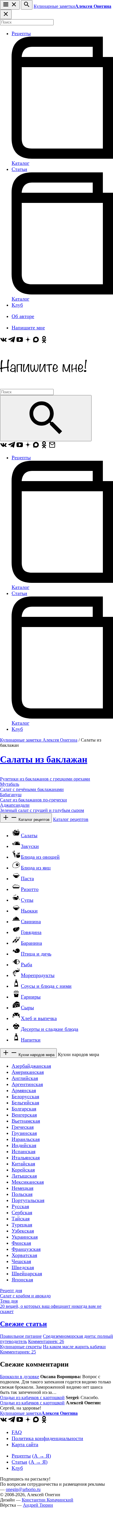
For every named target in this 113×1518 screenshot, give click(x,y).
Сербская (22, 1212)
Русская (20, 1206)
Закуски (30, 846)
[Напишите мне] (43, 386)
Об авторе (23, 316)
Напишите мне (28, 328)
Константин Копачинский (47, 1499)
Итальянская (26, 1157)
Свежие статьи (23, 1324)
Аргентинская (27, 1084)
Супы (27, 900)
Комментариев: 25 (18, 1351)
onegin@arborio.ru (23, 1489)
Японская (22, 1280)
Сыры (27, 1007)
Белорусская (25, 1096)
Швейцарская (27, 1273)
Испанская (23, 1151)
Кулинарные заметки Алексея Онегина (38, 739)
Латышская (24, 1176)
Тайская (21, 1218)
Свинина (31, 921)
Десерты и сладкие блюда (49, 1029)
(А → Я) (41, 1456)
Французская (26, 1249)
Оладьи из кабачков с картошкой (32, 1397)
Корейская (23, 1170)
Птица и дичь (36, 954)
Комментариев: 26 (46, 1341)
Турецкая (22, 1225)
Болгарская (24, 1109)
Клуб (17, 305)
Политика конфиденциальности (47, 1438)
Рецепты (21, 33)
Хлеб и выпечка (39, 1018)
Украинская (25, 1237)
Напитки (31, 1040)
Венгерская (24, 1115)
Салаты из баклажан (43, 759)
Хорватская (24, 1255)
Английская (25, 1078)
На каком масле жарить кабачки (74, 1346)
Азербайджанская (31, 1066)
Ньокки (29, 911)
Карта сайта (25, 1444)
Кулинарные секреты (21, 1346)
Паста (27, 878)
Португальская (28, 1200)
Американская (28, 1072)
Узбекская (23, 1231)
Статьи (19, 169)
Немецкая (22, 1188)
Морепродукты (37, 975)
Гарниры (31, 997)
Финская (21, 1243)
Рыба (26, 964)
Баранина (31, 943)
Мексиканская (28, 1182)
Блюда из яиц (36, 868)
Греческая (23, 1127)
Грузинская (24, 1133)
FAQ (17, 1432)
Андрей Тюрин (38, 1505)
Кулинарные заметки (72, 6)
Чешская (21, 1261)
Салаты (29, 835)
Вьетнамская (26, 1121)
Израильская (26, 1139)
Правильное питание (21, 1336)
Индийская (24, 1145)
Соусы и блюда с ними (46, 986)
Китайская (23, 1164)
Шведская (23, 1267)
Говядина (31, 932)
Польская (22, 1194)
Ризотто (30, 889)
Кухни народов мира (35, 1055)
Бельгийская (25, 1103)
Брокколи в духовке (19, 1376)
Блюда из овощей (40, 857)
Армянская (24, 1090)
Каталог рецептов (33, 819)
